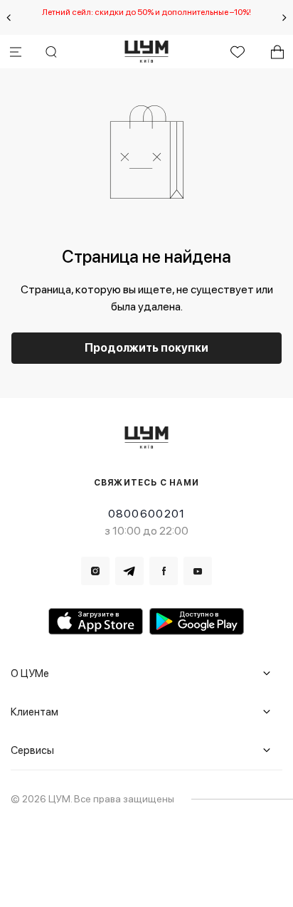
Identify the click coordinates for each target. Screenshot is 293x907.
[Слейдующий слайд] (284, 17)
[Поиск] (51, 52)
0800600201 (147, 513)
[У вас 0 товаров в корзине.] (277, 52)
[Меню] (15, 52)
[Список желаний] (237, 52)
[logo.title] (147, 437)
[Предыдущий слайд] (8, 17)
